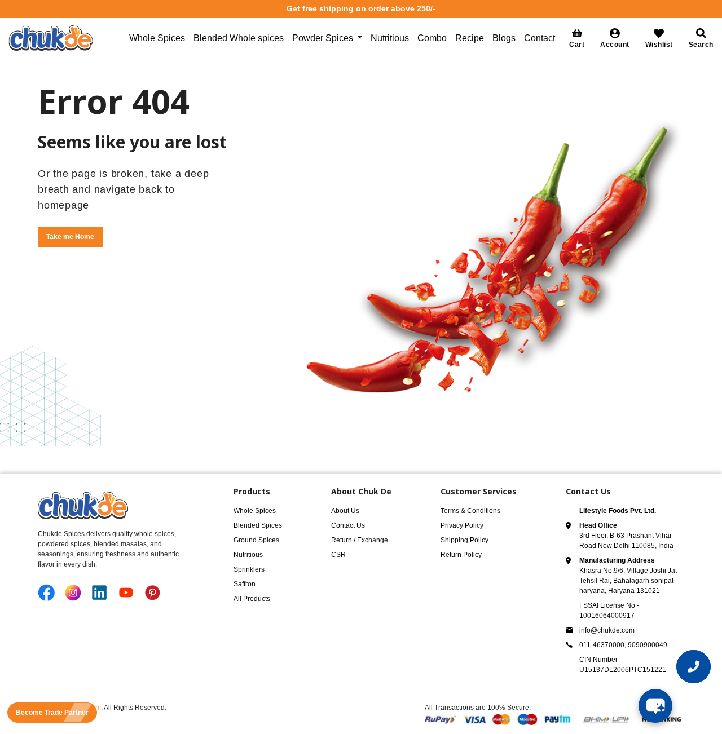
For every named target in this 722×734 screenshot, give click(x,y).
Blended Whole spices (238, 38)
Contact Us (348, 525)
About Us (345, 511)
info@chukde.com (607, 630)
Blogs (504, 38)
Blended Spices (258, 525)
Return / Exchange (359, 540)
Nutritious (390, 38)
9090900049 (647, 645)
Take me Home (70, 237)
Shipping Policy (464, 540)
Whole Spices (157, 38)
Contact (539, 38)
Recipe (469, 38)
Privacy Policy (462, 525)
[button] (614, 38)
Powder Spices (322, 38)
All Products (252, 599)
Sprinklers (249, 569)
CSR (338, 555)
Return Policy (461, 555)
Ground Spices (256, 540)
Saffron (245, 584)
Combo (432, 38)
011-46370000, (603, 645)
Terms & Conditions (470, 511)
